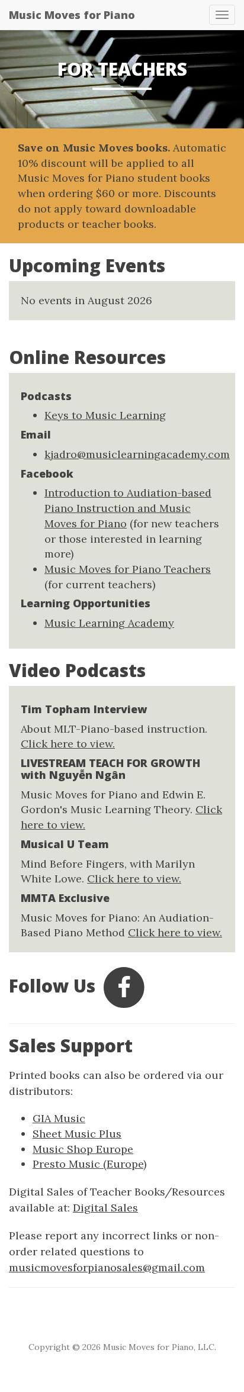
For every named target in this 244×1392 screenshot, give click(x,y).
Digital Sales (105, 1207)
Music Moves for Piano (72, 15)
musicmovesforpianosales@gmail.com (107, 1267)
